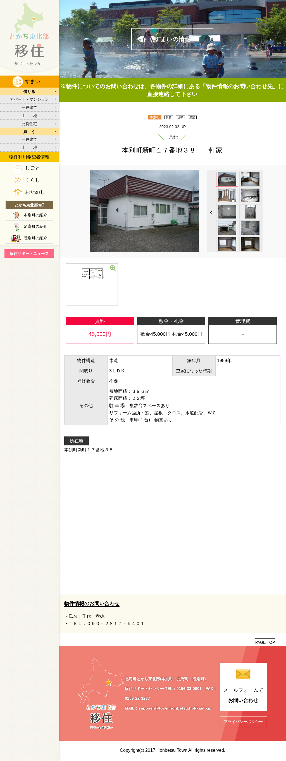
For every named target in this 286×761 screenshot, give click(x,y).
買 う (29, 131)
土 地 (29, 115)
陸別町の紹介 (35, 238)
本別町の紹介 (35, 215)
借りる (29, 91)
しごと (32, 168)
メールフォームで (243, 695)
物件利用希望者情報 (29, 156)
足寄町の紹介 (35, 226)
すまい (32, 81)
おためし (35, 192)
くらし (32, 180)
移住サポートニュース (29, 253)
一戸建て (29, 107)
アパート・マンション (29, 99)
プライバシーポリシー (243, 721)
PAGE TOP (265, 642)
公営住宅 (29, 123)
